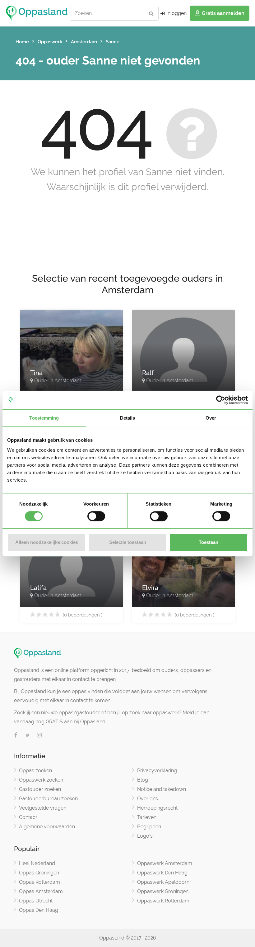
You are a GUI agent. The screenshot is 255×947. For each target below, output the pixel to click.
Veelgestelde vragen (42, 808)
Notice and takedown (161, 789)
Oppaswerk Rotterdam (163, 901)
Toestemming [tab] (44, 418)
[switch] (96, 516)
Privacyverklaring (157, 770)
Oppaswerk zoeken (41, 780)
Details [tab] (127, 418)
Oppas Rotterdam (39, 882)
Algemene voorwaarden (47, 827)
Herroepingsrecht (157, 808)
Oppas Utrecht (36, 901)
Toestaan (208, 542)
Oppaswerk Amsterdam (164, 863)
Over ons (147, 799)
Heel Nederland (37, 863)
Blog (142, 780)
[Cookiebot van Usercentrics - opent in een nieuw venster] (220, 400)
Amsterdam (84, 42)
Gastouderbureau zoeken (48, 799)
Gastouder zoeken (40, 789)
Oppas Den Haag (38, 910)
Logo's (145, 836)
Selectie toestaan (127, 542)
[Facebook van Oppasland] (16, 735)
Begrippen (149, 827)
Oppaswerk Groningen (162, 891)
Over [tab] (211, 418)
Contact (28, 817)
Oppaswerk (50, 42)
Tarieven (146, 817)
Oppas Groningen (39, 873)
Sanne (112, 42)
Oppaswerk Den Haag (162, 873)
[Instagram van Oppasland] (39, 735)
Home (22, 42)
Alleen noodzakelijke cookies (46, 542)
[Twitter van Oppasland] (28, 735)
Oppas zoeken (35, 770)
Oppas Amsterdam (41, 891)
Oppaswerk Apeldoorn (163, 882)
